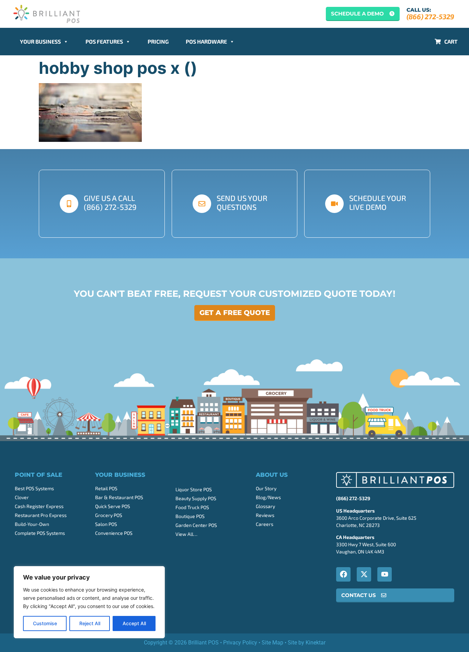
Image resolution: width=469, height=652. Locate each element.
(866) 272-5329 (430, 16)
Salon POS (106, 524)
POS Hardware (206, 41)
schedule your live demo (377, 202)
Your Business (40, 41)
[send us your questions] (202, 203)
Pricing (158, 41)
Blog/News (268, 497)
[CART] (438, 41)
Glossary (265, 506)
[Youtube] (384, 574)
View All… (186, 534)
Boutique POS (190, 516)
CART (451, 41)
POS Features (104, 41)
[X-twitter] (364, 574)
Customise (45, 623)
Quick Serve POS (112, 506)
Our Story (266, 488)
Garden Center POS (196, 525)
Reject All (89, 623)
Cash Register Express (39, 506)
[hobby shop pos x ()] (90, 139)
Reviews (265, 515)
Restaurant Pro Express (41, 515)
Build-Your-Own (32, 524)
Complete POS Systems (40, 533)
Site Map (272, 642)
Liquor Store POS (193, 489)
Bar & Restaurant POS (119, 497)
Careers (264, 524)
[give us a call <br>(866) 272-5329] (69, 203)
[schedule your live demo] (334, 203)
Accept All (134, 623)
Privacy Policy (240, 642)
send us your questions (242, 202)
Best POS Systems (34, 488)
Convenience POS (114, 533)
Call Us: (419, 10)
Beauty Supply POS (195, 498)
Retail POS (106, 488)
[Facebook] (343, 574)
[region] (89, 602)
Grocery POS (108, 515)
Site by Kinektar (306, 642)
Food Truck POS (192, 507)
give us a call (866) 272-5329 (110, 202)
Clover (22, 497)
